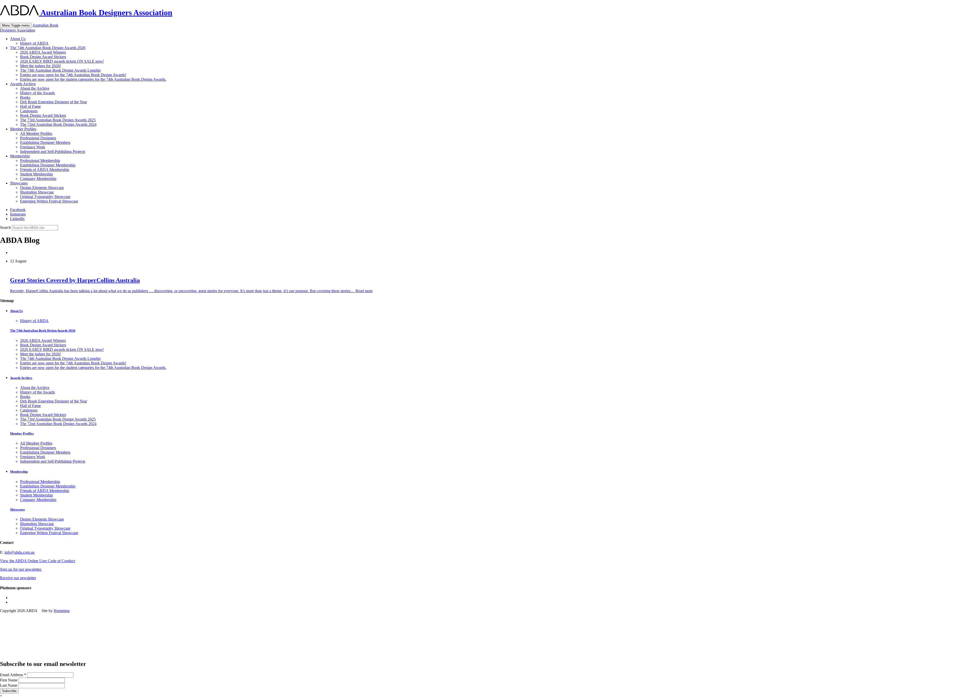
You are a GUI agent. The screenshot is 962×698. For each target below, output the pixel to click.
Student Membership (36, 174)
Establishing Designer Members (45, 142)
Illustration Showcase (37, 192)
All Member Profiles (36, 133)
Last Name (9, 685)
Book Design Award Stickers (43, 57)
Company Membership (38, 178)
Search (5, 227)
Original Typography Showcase (45, 196)
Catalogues (29, 111)
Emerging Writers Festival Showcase (49, 201)
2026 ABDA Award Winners (43, 52)
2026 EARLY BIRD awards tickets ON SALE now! (62, 61)
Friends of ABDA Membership (44, 169)
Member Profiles (23, 129)
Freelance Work (32, 147)
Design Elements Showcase (42, 187)
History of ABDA (34, 43)
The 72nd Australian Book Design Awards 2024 (58, 124)
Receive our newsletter (18, 578)
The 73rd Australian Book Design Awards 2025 (58, 120)
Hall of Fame (30, 106)
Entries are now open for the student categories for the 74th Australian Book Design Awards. (93, 79)
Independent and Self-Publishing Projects (52, 151)
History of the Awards (37, 93)
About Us (18, 39)
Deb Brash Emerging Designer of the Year (53, 102)
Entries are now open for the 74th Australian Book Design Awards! (73, 75)
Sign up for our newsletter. (21, 569)
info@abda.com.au (20, 552)
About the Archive (34, 88)
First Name (9, 680)
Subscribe (9, 691)
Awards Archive (23, 84)
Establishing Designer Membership (47, 165)
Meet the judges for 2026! (40, 66)
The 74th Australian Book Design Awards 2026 (47, 48)
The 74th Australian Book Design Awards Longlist (60, 70)
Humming (62, 611)
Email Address (13, 675)
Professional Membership (40, 160)
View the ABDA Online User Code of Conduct (37, 561)
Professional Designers (38, 138)
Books (25, 97)
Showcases (19, 183)
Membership (20, 156)
